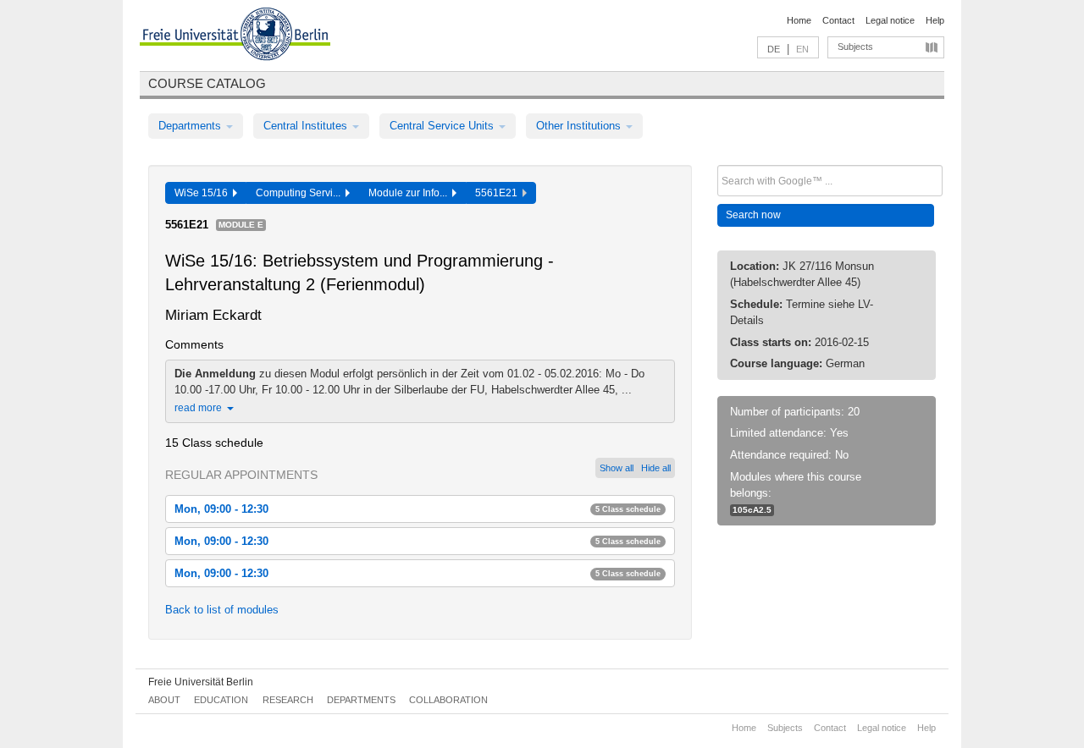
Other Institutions (580, 125)
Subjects (855, 46)
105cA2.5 (752, 509)
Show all (616, 468)
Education (221, 700)
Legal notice (890, 20)
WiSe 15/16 (203, 193)
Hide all (656, 468)
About (164, 700)
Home (799, 20)
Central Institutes (307, 125)
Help (935, 20)
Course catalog (207, 83)
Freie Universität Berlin (200, 682)
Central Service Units (443, 125)
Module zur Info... (410, 193)
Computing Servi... (301, 193)
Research (288, 700)
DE (773, 49)
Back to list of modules (222, 609)
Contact (838, 20)
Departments (191, 125)
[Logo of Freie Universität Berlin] (235, 36)
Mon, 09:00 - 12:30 (417, 509)
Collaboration (448, 700)
